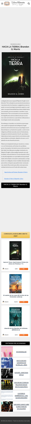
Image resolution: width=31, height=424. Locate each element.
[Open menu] (2, 4)
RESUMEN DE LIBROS (16, 44)
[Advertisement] (15, 23)
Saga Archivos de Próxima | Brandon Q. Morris (15, 172)
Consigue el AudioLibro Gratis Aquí (15, 235)
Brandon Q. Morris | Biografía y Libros (13, 178)
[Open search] (29, 4)
